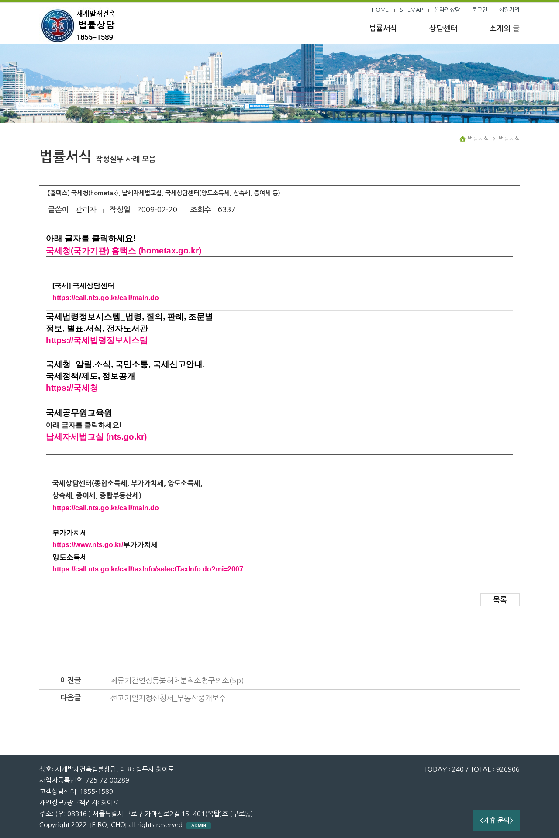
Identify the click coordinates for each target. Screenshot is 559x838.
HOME (380, 10)
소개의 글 (505, 28)
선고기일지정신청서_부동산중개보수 (168, 698)
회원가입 (509, 10)
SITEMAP (411, 10)
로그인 (479, 10)
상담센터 (443, 28)
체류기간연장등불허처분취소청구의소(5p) (177, 680)
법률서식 (383, 28)
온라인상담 (447, 10)
